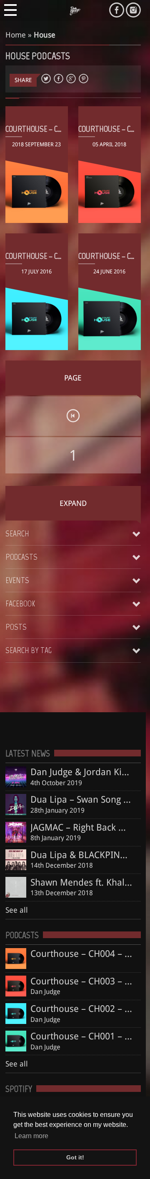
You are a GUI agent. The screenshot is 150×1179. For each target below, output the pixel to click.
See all (16, 910)
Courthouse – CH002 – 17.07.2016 (55, 256)
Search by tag (28, 650)
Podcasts (21, 557)
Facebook (20, 603)
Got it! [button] (75, 1157)
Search (17, 533)
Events (17, 580)
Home (15, 34)
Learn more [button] (31, 1135)
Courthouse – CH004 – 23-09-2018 (57, 129)
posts (16, 627)
